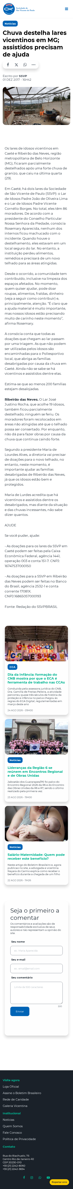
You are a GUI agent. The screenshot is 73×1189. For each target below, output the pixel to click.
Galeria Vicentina (15, 1106)
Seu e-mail (18, 959)
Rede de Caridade (16, 1099)
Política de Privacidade (19, 1139)
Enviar (20, 1011)
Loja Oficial (11, 1086)
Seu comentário (22, 977)
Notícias (10, 23)
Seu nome (18, 941)
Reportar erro (59, 1182)
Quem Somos (13, 1126)
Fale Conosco (12, 1132)
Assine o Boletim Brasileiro (22, 1093)
